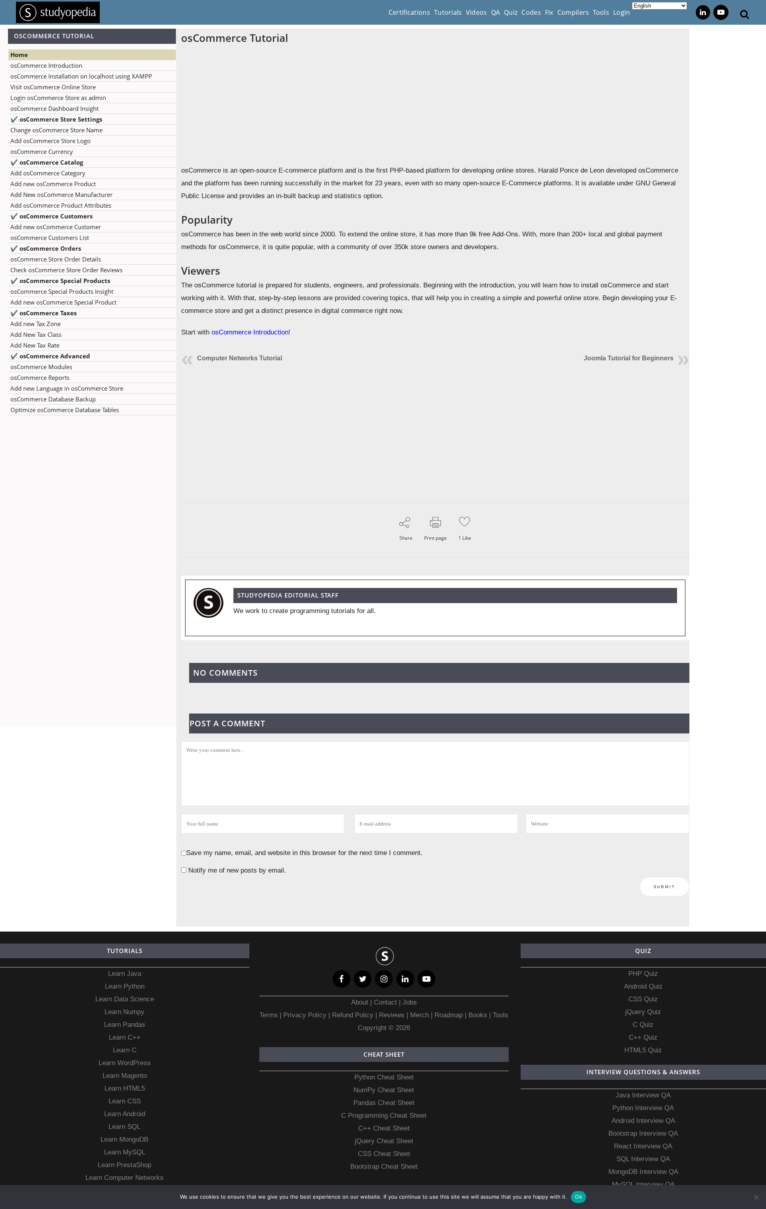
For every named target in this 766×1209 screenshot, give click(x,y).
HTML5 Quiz (643, 1050)
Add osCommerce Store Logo (50, 141)
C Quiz (643, 1024)
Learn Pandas (124, 1024)
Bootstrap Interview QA (643, 1133)
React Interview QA (643, 1146)
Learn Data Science (124, 999)
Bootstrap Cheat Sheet (384, 1166)
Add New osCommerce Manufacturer (61, 195)
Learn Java (124, 973)
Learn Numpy (124, 1012)
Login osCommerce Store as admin (58, 98)
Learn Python (124, 986)
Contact (385, 1002)
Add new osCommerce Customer (55, 227)
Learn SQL (124, 1126)
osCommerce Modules (41, 367)
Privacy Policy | (305, 1015)
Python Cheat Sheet (384, 1077)
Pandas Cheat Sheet (384, 1103)
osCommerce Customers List (49, 238)
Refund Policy (351, 1015)
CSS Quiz (643, 999)
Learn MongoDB (124, 1139)
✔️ (56, 119)
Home (19, 55)
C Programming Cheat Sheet (383, 1115)
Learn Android (124, 1114)
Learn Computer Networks (124, 1177)
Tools (500, 1015)
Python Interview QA (643, 1108)
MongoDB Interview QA (643, 1172)
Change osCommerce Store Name (56, 130)
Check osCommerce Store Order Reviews (66, 270)
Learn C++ (124, 1037)
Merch (419, 1015)
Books (477, 1015)
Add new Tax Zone (35, 324)
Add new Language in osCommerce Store (66, 388)
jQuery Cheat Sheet (384, 1141)
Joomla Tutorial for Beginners (628, 358)
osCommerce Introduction (46, 65)
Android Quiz (643, 986)
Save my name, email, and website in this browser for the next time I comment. (304, 853)
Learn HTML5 (125, 1088)
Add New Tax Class (35, 334)
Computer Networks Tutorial (239, 358)
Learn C (124, 1050)
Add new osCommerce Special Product (63, 302)
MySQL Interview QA (643, 1184)
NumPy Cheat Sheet (383, 1090)
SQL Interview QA (643, 1159)
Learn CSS (125, 1101)
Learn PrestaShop (124, 1165)
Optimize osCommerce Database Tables (64, 410)
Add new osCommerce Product (53, 184)
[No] (756, 1197)
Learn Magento (125, 1075)
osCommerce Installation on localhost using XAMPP (81, 76)
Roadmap (448, 1015)
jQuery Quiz (643, 1012)
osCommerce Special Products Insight (61, 291)
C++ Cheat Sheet (384, 1128)
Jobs (410, 1002)
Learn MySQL (124, 1152)
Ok (578, 1196)
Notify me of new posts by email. (237, 870)
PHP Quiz (643, 973)
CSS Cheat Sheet (384, 1154)
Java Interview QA (643, 1095)
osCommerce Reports (39, 377)
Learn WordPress (125, 1063)
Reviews (393, 1015)
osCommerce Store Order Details (55, 259)
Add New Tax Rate (34, 345)
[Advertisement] (88, 500)
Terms (269, 1015)
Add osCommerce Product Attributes (60, 205)
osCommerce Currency (41, 151)
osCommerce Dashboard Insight (54, 108)
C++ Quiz (643, 1037)
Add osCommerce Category (47, 173)
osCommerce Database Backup (53, 399)
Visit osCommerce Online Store (53, 87)
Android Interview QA (643, 1120)
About (360, 1002)
